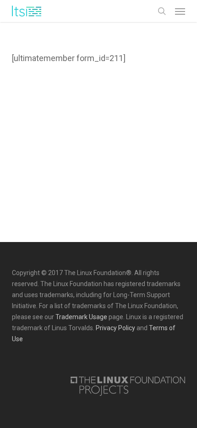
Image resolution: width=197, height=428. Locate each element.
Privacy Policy (115, 328)
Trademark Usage (81, 317)
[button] (180, 11)
